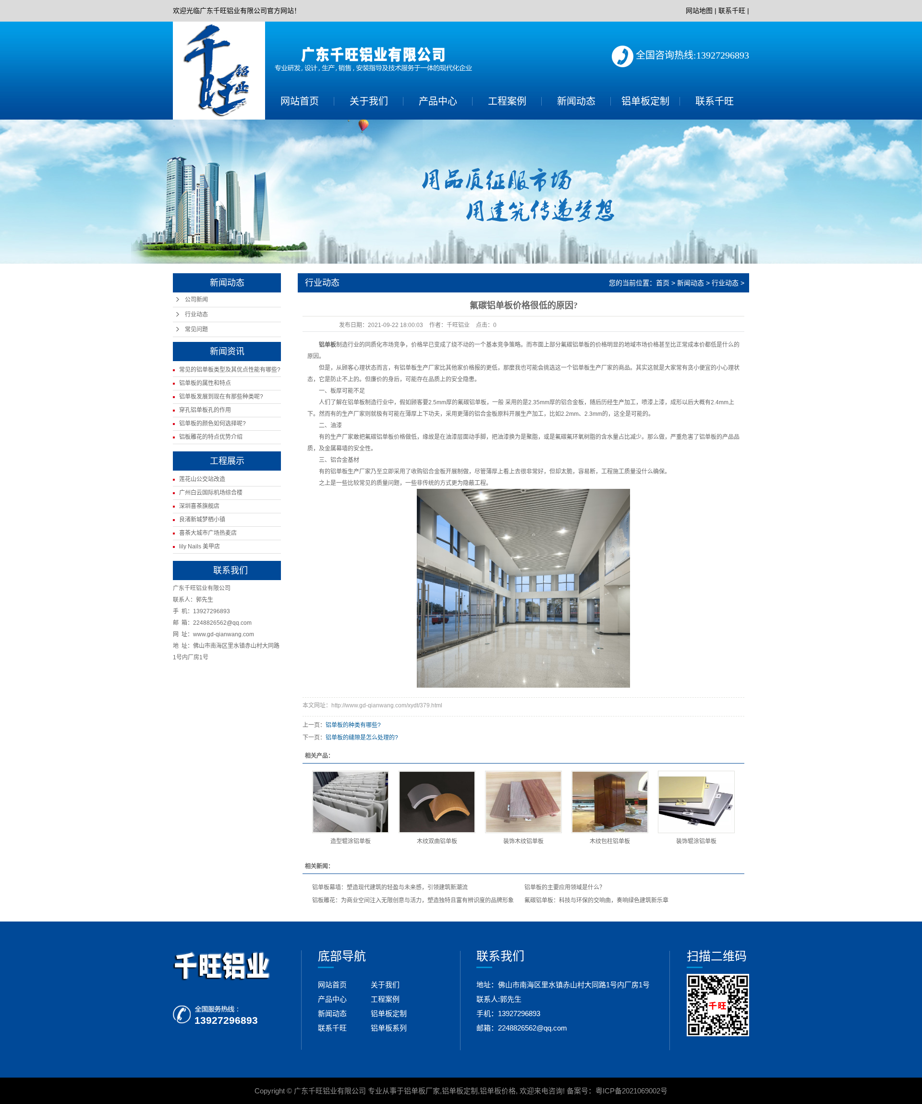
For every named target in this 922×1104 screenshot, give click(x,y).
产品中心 (438, 101)
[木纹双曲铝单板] (437, 802)
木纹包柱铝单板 (610, 841)
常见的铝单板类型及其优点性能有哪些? (229, 369)
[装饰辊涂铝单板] (696, 802)
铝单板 (327, 344)
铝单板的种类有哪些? (353, 725)
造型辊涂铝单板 (350, 841)
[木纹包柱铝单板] (609, 802)
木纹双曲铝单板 (437, 841)
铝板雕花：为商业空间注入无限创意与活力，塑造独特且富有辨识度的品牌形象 (413, 900)
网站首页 (299, 101)
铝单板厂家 (422, 1091)
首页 (662, 283)
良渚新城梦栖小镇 (202, 519)
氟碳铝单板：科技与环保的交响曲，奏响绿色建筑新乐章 (596, 900)
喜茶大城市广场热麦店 (208, 533)
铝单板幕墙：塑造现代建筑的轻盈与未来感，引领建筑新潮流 (390, 887)
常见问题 (196, 329)
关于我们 (369, 101)
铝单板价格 (498, 1091)
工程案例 (507, 101)
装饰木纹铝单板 (523, 841)
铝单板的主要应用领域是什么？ (564, 887)
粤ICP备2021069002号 (631, 1091)
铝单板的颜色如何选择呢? (212, 423)
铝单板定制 (645, 101)
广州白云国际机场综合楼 (211, 492)
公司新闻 (196, 299)
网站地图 (699, 10)
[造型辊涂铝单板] (350, 802)
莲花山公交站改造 (202, 479)
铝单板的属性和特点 (205, 383)
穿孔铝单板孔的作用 (205, 410)
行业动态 (196, 314)
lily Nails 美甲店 (199, 546)
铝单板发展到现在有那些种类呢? (221, 396)
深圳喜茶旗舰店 (199, 506)
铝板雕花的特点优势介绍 (211, 437)
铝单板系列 (389, 1028)
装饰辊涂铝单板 (696, 841)
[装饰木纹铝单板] (523, 802)
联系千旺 (731, 10)
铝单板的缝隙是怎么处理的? (362, 737)
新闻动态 (576, 101)
